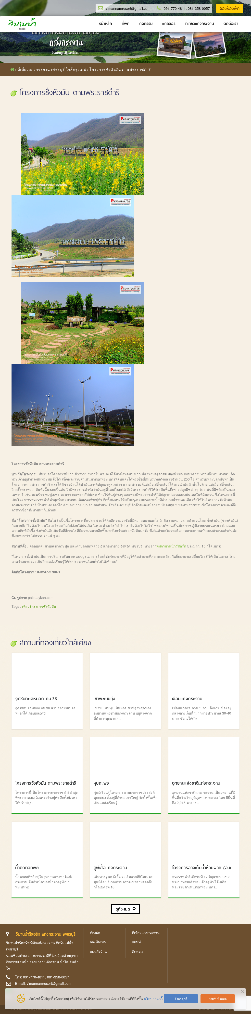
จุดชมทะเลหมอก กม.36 (36, 698)
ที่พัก (125, 23)
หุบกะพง (101, 783)
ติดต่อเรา (231, 23)
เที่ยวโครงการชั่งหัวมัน (39, 606)
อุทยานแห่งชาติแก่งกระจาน (196, 783)
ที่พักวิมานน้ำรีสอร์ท (171, 546)
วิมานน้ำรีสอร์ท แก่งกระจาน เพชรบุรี (45, 934)
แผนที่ (136, 941)
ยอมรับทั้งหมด (218, 999)
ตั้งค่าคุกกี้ (181, 999)
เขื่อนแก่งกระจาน (187, 698)
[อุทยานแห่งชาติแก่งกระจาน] (203, 756)
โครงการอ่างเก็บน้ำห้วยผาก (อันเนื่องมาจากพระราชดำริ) (204, 867)
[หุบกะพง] (125, 756)
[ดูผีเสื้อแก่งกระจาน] (125, 841)
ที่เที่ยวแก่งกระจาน (199, 23)
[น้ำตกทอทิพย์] (47, 841)
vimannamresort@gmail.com (128, 8)
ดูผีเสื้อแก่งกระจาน (110, 867)
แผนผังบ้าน (98, 951)
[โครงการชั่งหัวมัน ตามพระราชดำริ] (47, 756)
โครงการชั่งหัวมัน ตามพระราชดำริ (45, 783)
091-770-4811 (175, 8)
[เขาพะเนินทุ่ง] (125, 672)
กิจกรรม (145, 23)
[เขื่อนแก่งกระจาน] (203, 672)
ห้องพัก (95, 932)
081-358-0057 (199, 8)
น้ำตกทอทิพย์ (27, 867)
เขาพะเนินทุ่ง (104, 698)
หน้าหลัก (105, 23)
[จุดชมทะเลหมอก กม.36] (47, 672)
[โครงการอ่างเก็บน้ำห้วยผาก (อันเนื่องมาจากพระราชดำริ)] (203, 841)
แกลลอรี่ (169, 23)
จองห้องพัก (229, 8)
